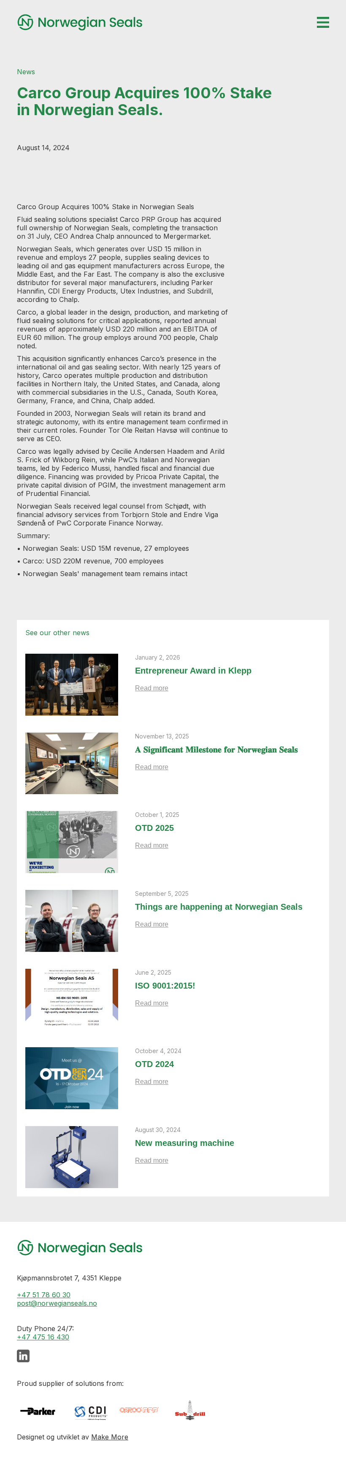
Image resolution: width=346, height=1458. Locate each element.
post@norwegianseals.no (57, 1303)
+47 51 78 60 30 (43, 1295)
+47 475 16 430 (43, 1337)
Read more (151, 688)
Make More (109, 1437)
